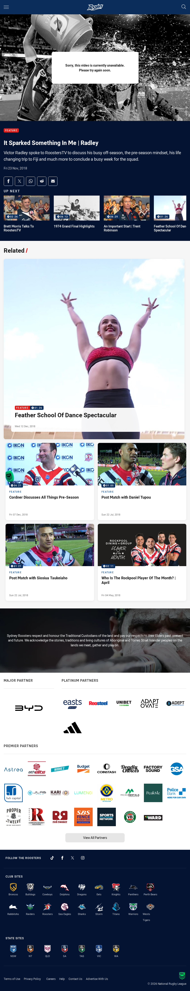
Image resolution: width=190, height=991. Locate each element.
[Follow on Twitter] (72, 858)
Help (62, 979)
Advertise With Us (97, 979)
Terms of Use (12, 979)
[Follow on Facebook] (62, 858)
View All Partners (95, 837)
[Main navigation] (6, 7)
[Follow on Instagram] (83, 858)
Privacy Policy (32, 979)
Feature (11, 130)
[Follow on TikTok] (52, 858)
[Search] (183, 7)
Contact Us (75, 979)
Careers (51, 979)
